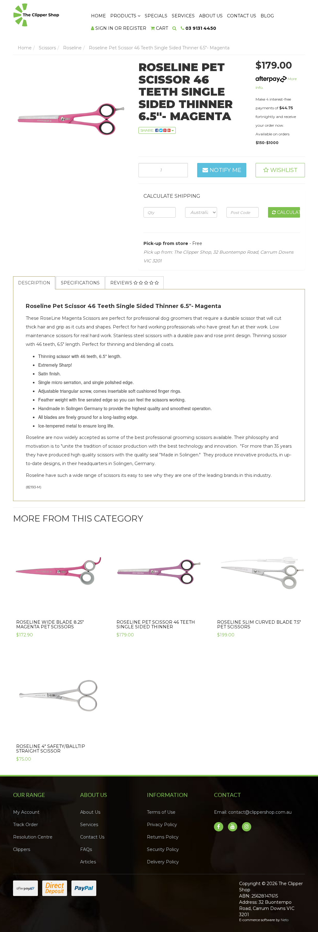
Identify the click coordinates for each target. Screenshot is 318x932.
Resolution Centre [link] (32, 837)
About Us (211, 16)
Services (183, 16)
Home (98, 16)
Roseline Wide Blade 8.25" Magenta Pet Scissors (50, 624)
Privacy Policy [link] (162, 824)
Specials (156, 16)
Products (124, 16)
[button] (280, 170)
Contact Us (241, 16)
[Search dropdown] (174, 28)
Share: (147, 130)
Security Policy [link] (163, 849)
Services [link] (89, 824)
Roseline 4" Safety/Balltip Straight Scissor (50, 749)
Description (34, 283)
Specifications (80, 283)
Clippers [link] (21, 849)
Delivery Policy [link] (163, 862)
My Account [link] (26, 812)
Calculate (288, 212)
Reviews (122, 283)
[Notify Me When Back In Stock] (96, 611)
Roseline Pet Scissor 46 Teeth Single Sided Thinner (155, 624)
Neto (284, 920)
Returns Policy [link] (163, 837)
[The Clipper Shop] (46, 13)
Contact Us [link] (92, 837)
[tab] (34, 282)
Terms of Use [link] (161, 812)
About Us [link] (90, 812)
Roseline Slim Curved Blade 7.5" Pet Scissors (259, 624)
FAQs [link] (86, 849)
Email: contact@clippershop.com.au (253, 812)
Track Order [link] (25, 824)
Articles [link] (88, 862)
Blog (267, 16)
